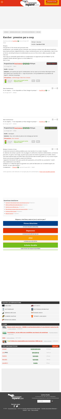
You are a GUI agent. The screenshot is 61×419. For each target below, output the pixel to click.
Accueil (30, 3)
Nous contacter (34, 410)
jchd (3, 352)
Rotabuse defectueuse (11, 211)
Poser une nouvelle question (47, 171)
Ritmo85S (4, 359)
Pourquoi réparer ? (53, 332)
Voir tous (55, 346)
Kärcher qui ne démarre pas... (12, 207)
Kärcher (39, 42)
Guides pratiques (12, 328)
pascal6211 (5, 363)
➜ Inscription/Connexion (51, 3)
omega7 (4, 349)
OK (52, 401)
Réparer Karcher (9, 213)
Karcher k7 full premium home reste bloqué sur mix (17, 203)
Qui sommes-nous (12, 408)
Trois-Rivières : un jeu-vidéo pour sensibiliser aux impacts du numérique (27, 332)
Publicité (25, 410)
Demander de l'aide (51, 1)
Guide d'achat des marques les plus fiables (30, 249)
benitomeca (18, 63)
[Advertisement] (30, 18)
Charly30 (14, 167)
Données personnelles (46, 408)
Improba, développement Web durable (31, 408)
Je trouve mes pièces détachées (30, 227)
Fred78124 (15, 41)
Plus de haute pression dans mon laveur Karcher (16, 209)
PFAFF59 (4, 356)
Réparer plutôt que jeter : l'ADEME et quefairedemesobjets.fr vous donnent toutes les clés (32, 327)
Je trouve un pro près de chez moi (30, 234)
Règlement (54, 408)
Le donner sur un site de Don (30, 241)
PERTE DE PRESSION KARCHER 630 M (14, 205)
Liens (3, 338)
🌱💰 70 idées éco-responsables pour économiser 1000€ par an (24, 341)
